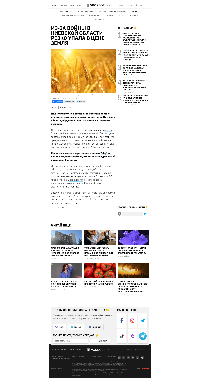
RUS (141, 5)
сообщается (76, 179)
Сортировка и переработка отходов (112, 11)
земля (108, 130)
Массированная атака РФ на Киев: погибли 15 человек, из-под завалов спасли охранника (135, 99)
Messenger (96, 327)
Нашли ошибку (55, 207)
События (134, 11)
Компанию (129, 5)
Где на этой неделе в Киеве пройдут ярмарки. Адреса (99, 282)
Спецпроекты (133, 15)
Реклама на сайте (96, 356)
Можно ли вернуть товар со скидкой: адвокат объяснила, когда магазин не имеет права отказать (135, 70)
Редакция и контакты (78, 356)
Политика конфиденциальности (60, 358)
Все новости (100, 19)
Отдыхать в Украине (85, 11)
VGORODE (98, 350)
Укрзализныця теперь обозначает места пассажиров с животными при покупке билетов (135, 85)
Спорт (120, 15)
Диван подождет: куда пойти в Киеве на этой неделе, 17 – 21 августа (64, 284)
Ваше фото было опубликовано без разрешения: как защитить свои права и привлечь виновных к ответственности (134, 39)
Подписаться (101, 341)
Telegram (77, 327)
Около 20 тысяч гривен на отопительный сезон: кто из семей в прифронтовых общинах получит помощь (135, 55)
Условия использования (58, 356)
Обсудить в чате (67, 207)
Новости (55, 5)
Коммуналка (94, 15)
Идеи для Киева (66, 11)
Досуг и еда (108, 15)
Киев (109, 350)
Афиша (64, 5)
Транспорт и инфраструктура (72, 15)
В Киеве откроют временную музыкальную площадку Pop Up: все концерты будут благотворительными (132, 286)
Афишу (120, 5)
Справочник (75, 5)
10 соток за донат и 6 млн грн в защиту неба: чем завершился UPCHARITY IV (132, 250)
